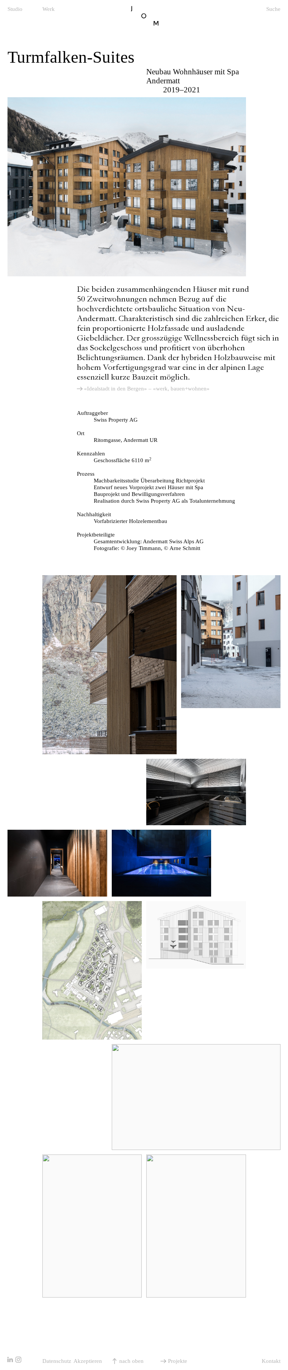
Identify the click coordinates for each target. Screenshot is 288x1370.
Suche (273, 9)
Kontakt (271, 1361)
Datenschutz (56, 1361)
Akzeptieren (88, 1361)
